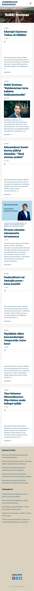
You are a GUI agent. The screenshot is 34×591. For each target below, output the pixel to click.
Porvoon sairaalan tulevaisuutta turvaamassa (14, 233)
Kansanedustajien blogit (17, 224)
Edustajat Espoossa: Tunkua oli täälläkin (15, 33)
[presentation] (17, 211)
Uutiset (6, 28)
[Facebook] (13, 578)
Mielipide (15, 226)
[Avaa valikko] (30, 3)
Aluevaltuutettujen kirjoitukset (14, 223)
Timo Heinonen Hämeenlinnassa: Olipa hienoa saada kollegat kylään (15, 398)
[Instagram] (20, 578)
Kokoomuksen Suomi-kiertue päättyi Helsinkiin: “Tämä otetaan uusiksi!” (16, 152)
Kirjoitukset (8, 226)
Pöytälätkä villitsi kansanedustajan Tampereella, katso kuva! (15, 338)
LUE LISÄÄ (8, 72)
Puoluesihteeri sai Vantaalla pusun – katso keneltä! (14, 280)
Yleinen (21, 226)
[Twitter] (17, 578)
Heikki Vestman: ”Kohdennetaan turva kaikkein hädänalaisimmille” (16, 89)
